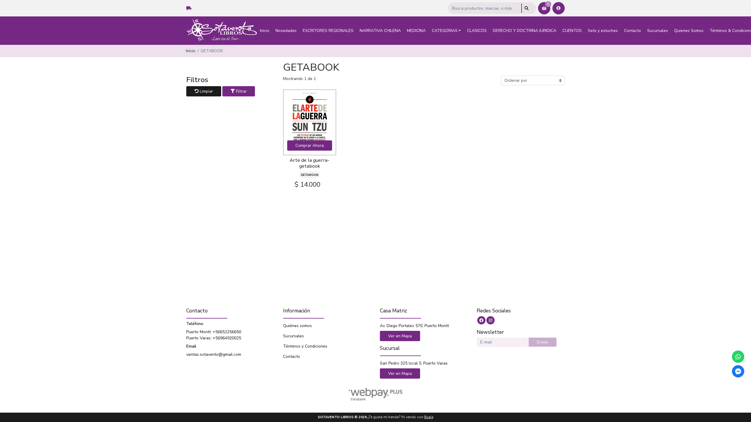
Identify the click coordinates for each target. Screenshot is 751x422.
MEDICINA (416, 30)
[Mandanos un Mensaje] (738, 371)
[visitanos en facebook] (481, 320)
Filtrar (241, 91)
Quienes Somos (688, 30)
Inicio (264, 30)
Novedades (286, 30)
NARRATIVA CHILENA (380, 30)
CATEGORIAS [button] (445, 30)
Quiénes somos (297, 326)
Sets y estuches (603, 30)
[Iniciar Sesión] (558, 8)
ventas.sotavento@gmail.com (213, 354)
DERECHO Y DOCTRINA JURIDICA (524, 30)
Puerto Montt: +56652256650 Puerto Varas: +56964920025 (213, 335)
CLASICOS (477, 30)
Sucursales (657, 30)
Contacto (632, 30)
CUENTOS (572, 30)
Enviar (542, 342)
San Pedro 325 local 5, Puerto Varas (414, 363)
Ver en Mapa (400, 336)
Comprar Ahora (309, 145)
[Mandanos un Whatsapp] (738, 356)
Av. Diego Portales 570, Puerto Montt (414, 326)
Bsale (428, 417)
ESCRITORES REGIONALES (328, 30)
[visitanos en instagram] (490, 320)
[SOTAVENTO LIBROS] (221, 30)
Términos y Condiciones (305, 346)
